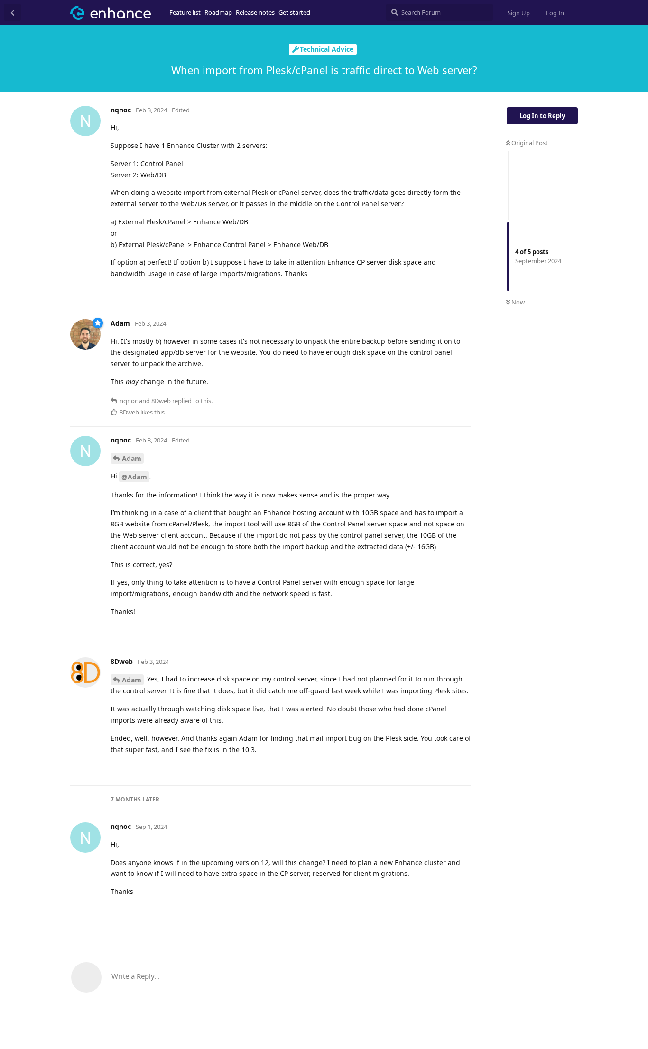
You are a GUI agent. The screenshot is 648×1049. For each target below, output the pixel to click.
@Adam (134, 476)
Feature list (185, 12)
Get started (294, 12)
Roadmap (218, 12)
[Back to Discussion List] (12, 12)
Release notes (255, 12)
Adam (131, 458)
